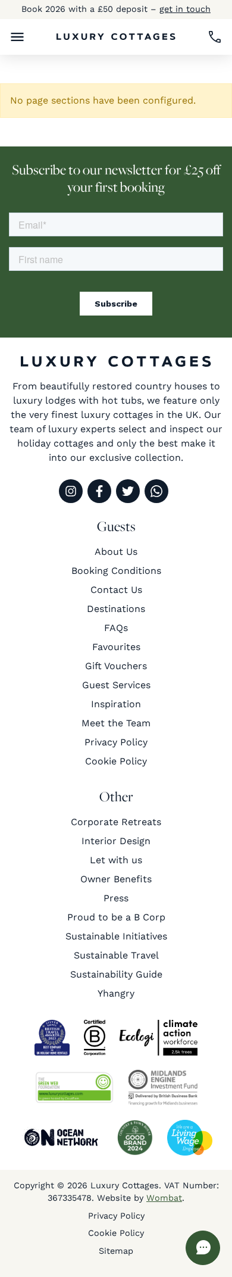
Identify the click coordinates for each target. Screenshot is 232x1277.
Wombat (164, 1198)
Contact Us (116, 589)
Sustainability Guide (116, 974)
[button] (17, 37)
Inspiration (116, 704)
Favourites (116, 646)
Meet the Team (116, 723)
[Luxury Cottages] (116, 36)
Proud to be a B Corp (116, 917)
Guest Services (116, 685)
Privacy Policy (116, 742)
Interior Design (116, 841)
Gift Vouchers (116, 666)
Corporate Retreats (116, 822)
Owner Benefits (116, 879)
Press (116, 898)
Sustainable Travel (116, 955)
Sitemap (116, 1251)
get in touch (185, 9)
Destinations (116, 608)
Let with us (116, 860)
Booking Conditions (116, 570)
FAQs (116, 627)
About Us (116, 551)
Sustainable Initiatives (116, 936)
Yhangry (116, 993)
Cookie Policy (116, 761)
